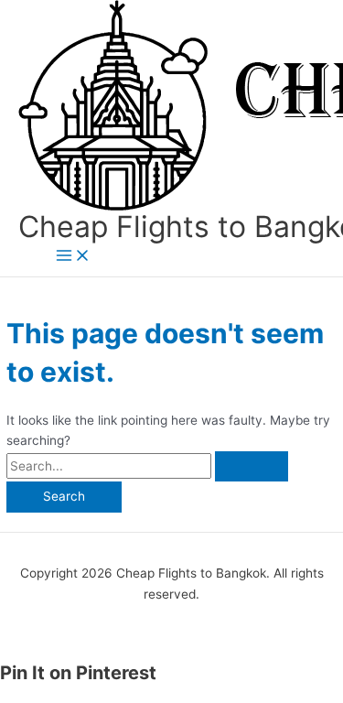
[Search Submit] (251, 466)
